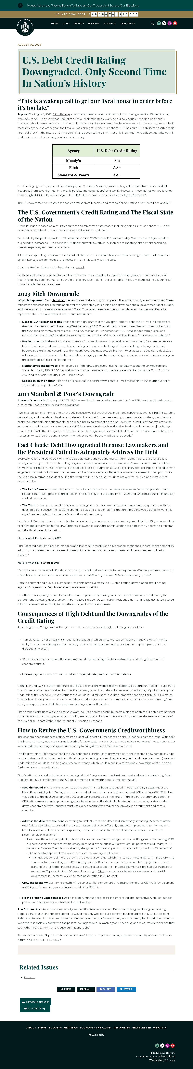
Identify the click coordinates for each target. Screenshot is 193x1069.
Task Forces (128, 23)
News (66, 23)
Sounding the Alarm (96, 1027)
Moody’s (96, 203)
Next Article (32, 1008)
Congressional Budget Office (58, 627)
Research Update (31, 405)
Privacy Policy (96, 1035)
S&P (40, 685)
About (54, 23)
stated (80, 267)
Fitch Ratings (61, 114)
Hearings (93, 23)
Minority (160, 1027)
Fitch (156, 203)
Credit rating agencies (32, 186)
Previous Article (37, 1002)
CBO (161, 695)
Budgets (79, 23)
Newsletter (141, 1027)
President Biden (124, 599)
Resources (109, 23)
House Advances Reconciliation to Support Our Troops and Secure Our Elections (83, 5)
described (58, 300)
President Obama (96, 599)
